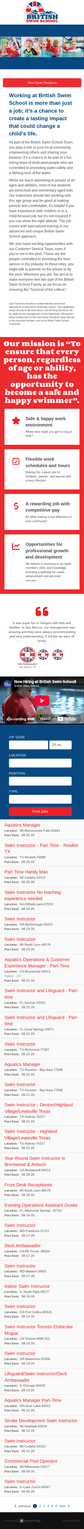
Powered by (11, 1520)
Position (17, 773)
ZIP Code (17, 737)
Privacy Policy (71, 1520)
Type (13, 791)
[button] (27, 659)
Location (17, 755)
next (62, 1506)
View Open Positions (42, 82)
